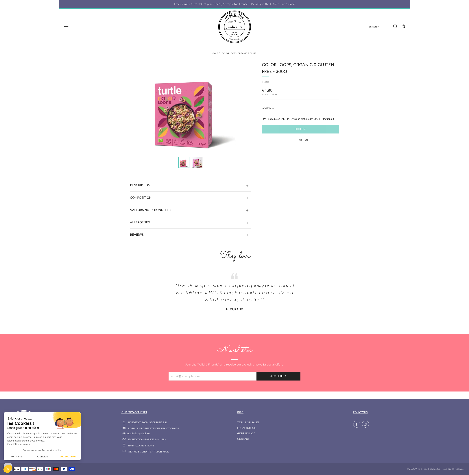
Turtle (265, 82)
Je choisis (42, 456)
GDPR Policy (246, 433)
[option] (190, 107)
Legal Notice (246, 428)
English (374, 26)
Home (215, 53)
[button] (183, 162)
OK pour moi (68, 456)
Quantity (268, 107)
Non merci (16, 456)
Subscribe (276, 376)
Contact (243, 439)
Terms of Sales (248, 422)
